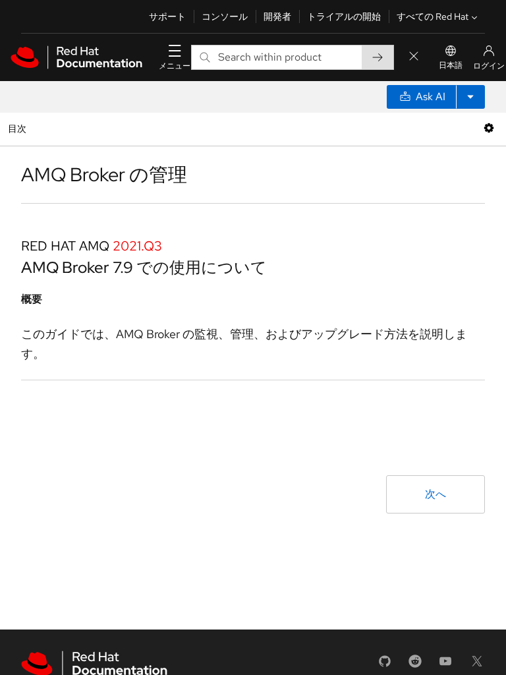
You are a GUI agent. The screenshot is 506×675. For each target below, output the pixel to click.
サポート (167, 16)
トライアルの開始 (344, 16)
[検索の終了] (414, 57)
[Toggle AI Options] (470, 97)
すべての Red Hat (432, 16)
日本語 (451, 65)
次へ (435, 494)
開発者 (277, 16)
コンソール (225, 16)
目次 (18, 128)
